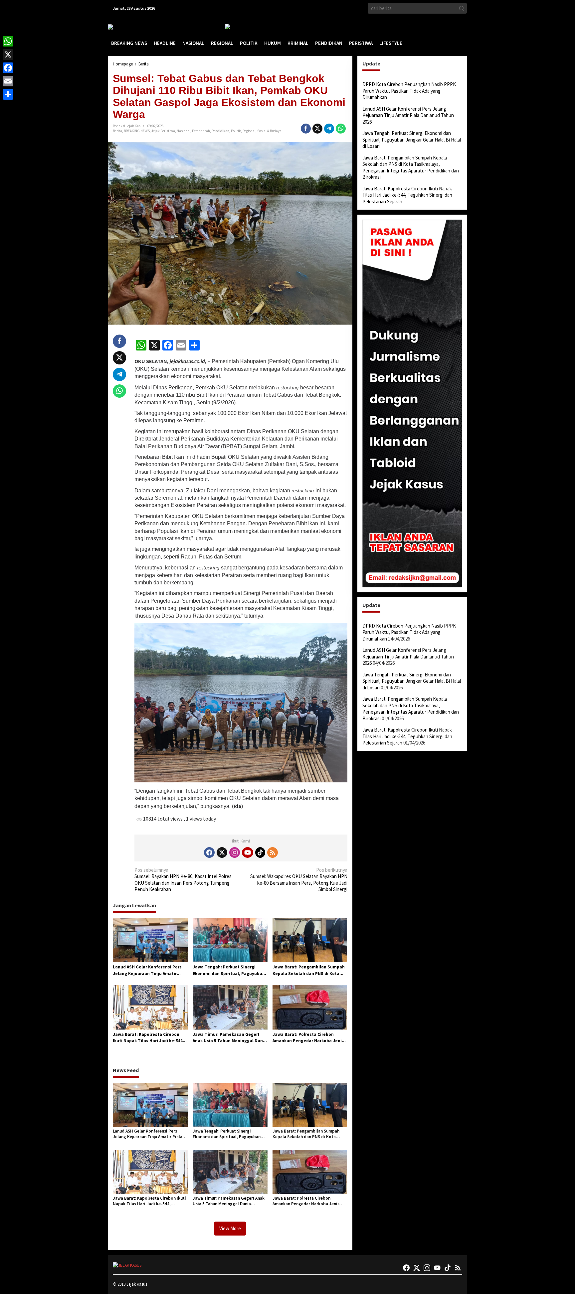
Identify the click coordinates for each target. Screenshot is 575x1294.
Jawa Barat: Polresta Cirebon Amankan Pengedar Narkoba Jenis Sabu (308, 1038)
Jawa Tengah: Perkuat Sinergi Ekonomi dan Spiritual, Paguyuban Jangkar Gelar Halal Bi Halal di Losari (229, 970)
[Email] (8, 81)
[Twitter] (222, 852)
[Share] (8, 94)
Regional (249, 131)
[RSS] (272, 852)
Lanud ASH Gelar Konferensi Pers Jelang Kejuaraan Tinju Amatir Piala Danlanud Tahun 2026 (147, 970)
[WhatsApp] (8, 41)
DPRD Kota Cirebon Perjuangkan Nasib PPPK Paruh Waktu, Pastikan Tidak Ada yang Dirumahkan (409, 90)
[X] (8, 54)
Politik (236, 131)
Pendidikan (220, 131)
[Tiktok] (260, 852)
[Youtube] (247, 852)
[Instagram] (234, 852)
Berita (117, 131)
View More (230, 1228)
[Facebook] (209, 852)
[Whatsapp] (341, 129)
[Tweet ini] (317, 129)
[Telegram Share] (329, 129)
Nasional (183, 131)
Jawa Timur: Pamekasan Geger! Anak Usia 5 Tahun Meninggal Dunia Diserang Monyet (230, 1038)
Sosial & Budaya (269, 131)
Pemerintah (201, 131)
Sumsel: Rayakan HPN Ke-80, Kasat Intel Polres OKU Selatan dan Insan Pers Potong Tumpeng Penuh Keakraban (183, 880)
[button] (461, 8)
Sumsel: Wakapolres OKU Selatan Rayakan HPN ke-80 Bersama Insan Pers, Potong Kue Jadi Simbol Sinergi (298, 880)
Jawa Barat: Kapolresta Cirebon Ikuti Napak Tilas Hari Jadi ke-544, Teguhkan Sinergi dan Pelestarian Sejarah (148, 1038)
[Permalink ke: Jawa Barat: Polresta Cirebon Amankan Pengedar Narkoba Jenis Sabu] (310, 1007)
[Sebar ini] (306, 129)
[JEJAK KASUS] (124, 27)
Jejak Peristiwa (163, 131)
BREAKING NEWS (137, 131)
